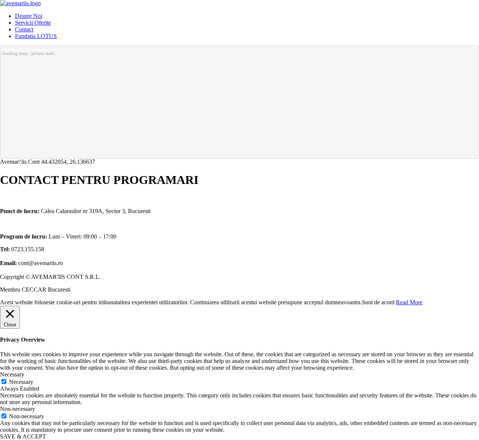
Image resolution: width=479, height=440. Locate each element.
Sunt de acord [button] (378, 302)
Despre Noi (28, 16)
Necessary (21, 382)
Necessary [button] (12, 374)
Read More (409, 302)
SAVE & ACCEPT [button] (23, 436)
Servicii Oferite (33, 22)
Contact (24, 29)
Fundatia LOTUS (36, 36)
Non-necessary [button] (17, 409)
